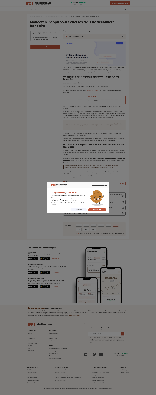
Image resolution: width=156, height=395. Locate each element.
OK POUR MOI (97, 210)
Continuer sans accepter (98, 186)
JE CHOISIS (78, 210)
